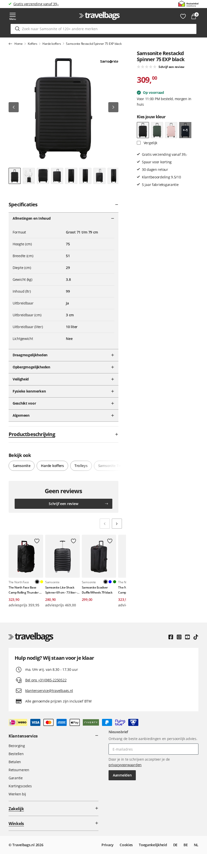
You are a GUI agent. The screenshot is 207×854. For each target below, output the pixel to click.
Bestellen (16, 753)
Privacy (107, 844)
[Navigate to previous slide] (105, 524)
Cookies (126, 844)
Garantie (16, 777)
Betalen (15, 761)
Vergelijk (150, 142)
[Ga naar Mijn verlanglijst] (183, 16)
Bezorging (17, 745)
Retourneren (19, 769)
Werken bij (17, 794)
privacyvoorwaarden (125, 764)
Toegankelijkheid (153, 844)
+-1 (185, 130)
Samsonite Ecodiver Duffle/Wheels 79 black (97, 589)
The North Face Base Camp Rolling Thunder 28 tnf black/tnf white (25, 590)
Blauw (110, 581)
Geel (41, 581)
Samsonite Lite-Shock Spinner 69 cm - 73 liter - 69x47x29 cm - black (61, 590)
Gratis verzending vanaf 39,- (36, 4)
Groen (114, 581)
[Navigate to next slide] (117, 524)
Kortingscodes (20, 786)
